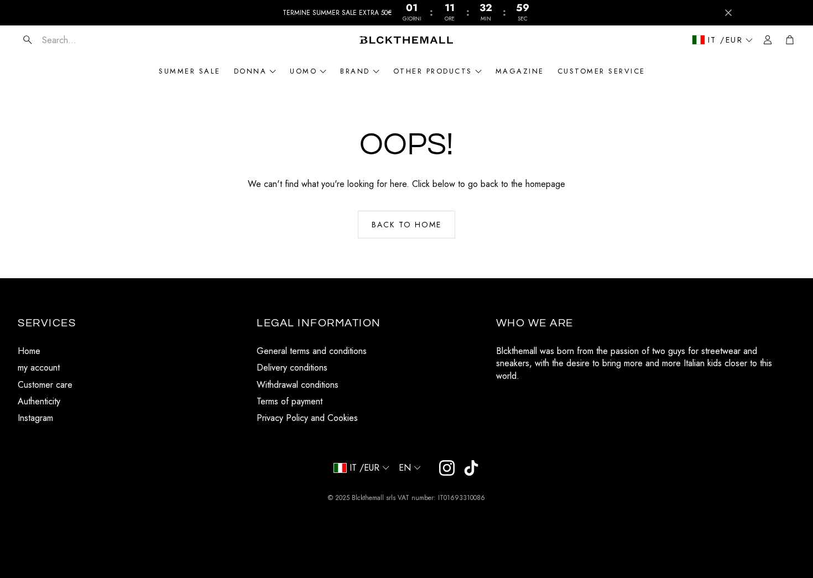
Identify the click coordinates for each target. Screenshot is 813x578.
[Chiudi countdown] (728, 13)
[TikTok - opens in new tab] (471, 468)
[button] (83, 40)
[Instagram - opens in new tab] (447, 468)
